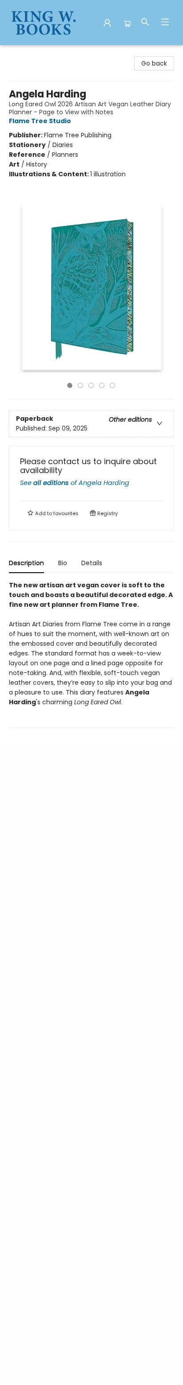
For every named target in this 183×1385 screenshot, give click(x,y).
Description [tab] (26, 563)
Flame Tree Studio (40, 120)
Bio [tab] (62, 563)
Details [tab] (91, 563)
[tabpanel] (91, 654)
